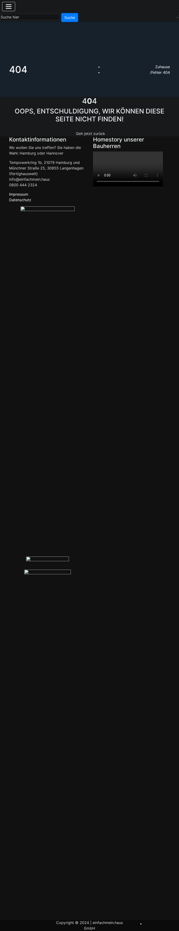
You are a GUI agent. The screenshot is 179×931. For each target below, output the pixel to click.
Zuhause (162, 66)
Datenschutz (20, 199)
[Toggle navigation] (8, 6)
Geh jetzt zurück (90, 133)
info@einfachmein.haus (29, 179)
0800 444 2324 (23, 185)
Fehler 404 (160, 72)
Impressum (18, 194)
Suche (69, 17)
